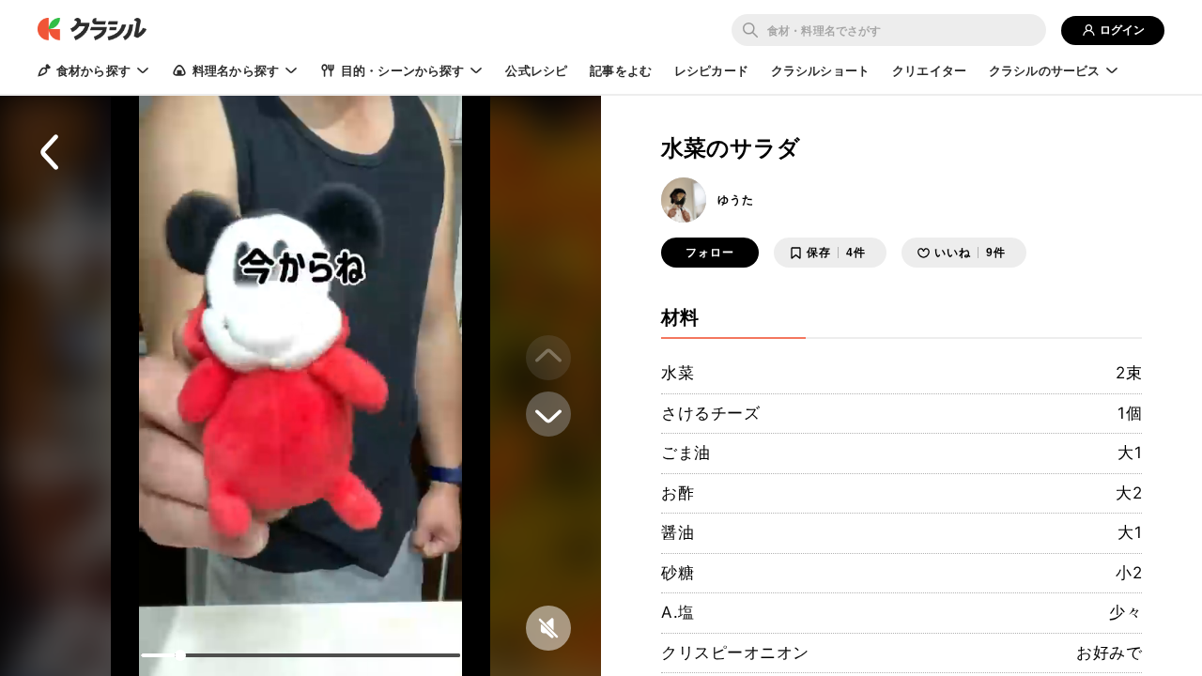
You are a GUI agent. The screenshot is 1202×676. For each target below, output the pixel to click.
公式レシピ (536, 70)
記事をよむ (621, 70)
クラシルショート (820, 70)
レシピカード (711, 70)
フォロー (710, 252)
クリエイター (929, 70)
